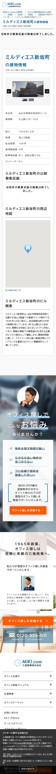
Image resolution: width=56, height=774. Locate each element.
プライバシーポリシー (15, 729)
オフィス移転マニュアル (16, 685)
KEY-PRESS (11, 718)
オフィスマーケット (14, 703)
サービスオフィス (13, 723)
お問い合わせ (11, 713)
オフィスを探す (12, 676)
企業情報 (9, 694)
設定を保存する (28, 769)
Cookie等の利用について (27, 743)
